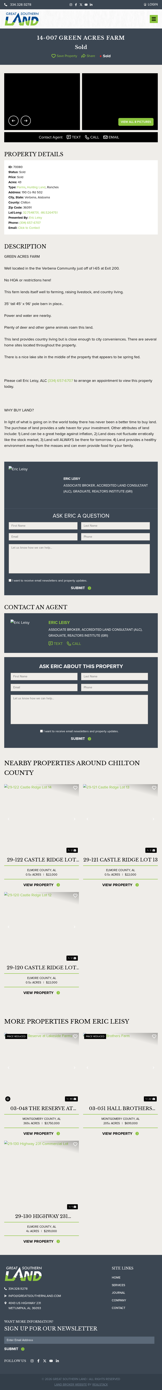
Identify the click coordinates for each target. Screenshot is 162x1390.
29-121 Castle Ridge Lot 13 (120, 860)
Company (119, 1300)
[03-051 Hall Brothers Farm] (120, 1068)
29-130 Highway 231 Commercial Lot (41, 1216)
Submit (78, 588)
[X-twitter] (81, 4)
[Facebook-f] (75, 4)
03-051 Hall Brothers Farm (120, 1109)
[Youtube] (86, 4)
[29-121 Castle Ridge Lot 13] (120, 819)
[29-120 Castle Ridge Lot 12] (41, 927)
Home (116, 1277)
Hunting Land (36, 187)
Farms (21, 187)
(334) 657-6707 (30, 222)
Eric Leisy (35, 217)
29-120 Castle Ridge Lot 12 (41, 968)
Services (118, 1285)
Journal (118, 1293)
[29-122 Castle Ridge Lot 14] (41, 819)
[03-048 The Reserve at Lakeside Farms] (41, 1068)
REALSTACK (100, 1384)
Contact (118, 1308)
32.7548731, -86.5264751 (40, 212)
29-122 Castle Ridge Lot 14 (41, 860)
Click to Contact (29, 227)
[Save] (75, 787)
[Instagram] (70, 4)
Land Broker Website (70, 1384)
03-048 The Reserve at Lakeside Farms (41, 1109)
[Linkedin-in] (91, 4)
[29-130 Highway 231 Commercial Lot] (41, 1175)
